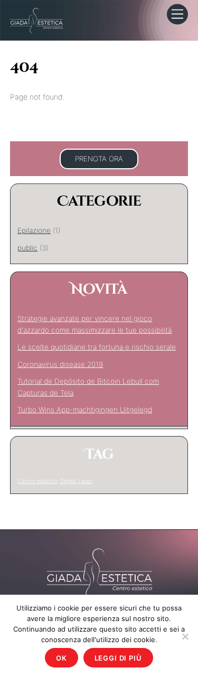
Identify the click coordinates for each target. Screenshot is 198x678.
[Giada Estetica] (36, 20)
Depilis (68, 481)
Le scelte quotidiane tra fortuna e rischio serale (96, 347)
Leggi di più (118, 658)
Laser (85, 481)
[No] (185, 636)
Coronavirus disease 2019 (60, 364)
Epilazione (34, 230)
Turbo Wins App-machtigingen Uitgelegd (84, 409)
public (27, 248)
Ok (61, 658)
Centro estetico (37, 481)
